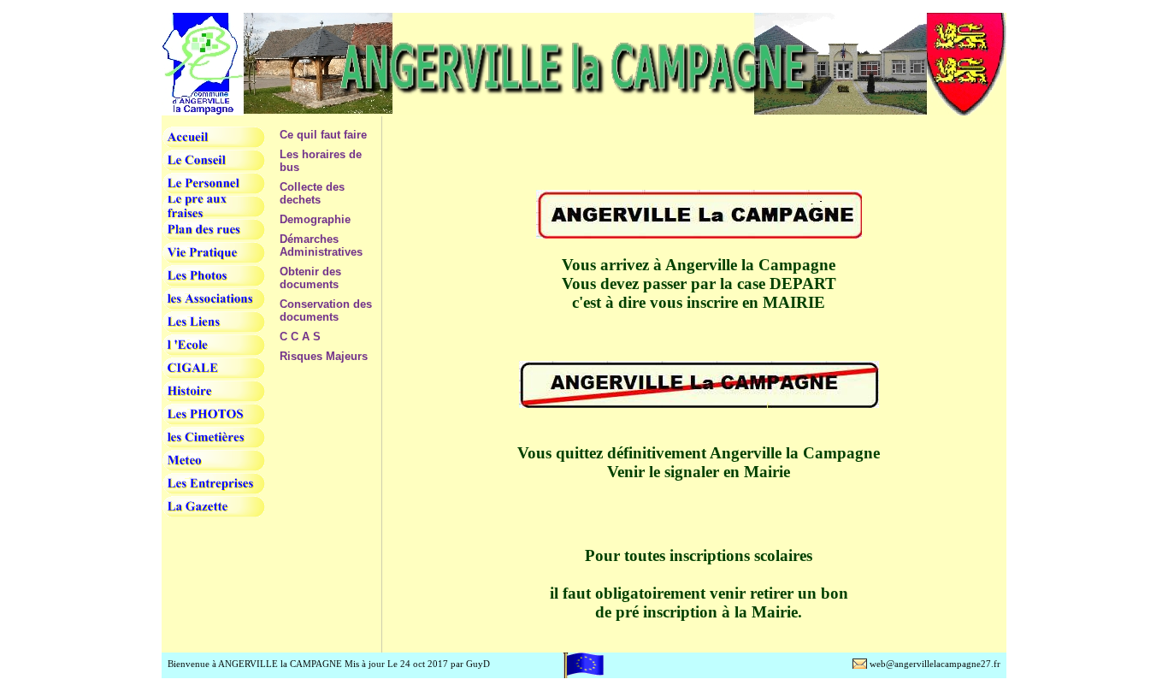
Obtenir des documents (310, 278)
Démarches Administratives (321, 245)
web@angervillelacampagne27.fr (935, 664)
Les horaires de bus (321, 161)
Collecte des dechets (312, 193)
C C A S (300, 336)
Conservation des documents (326, 310)
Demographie (315, 219)
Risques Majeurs (324, 356)
